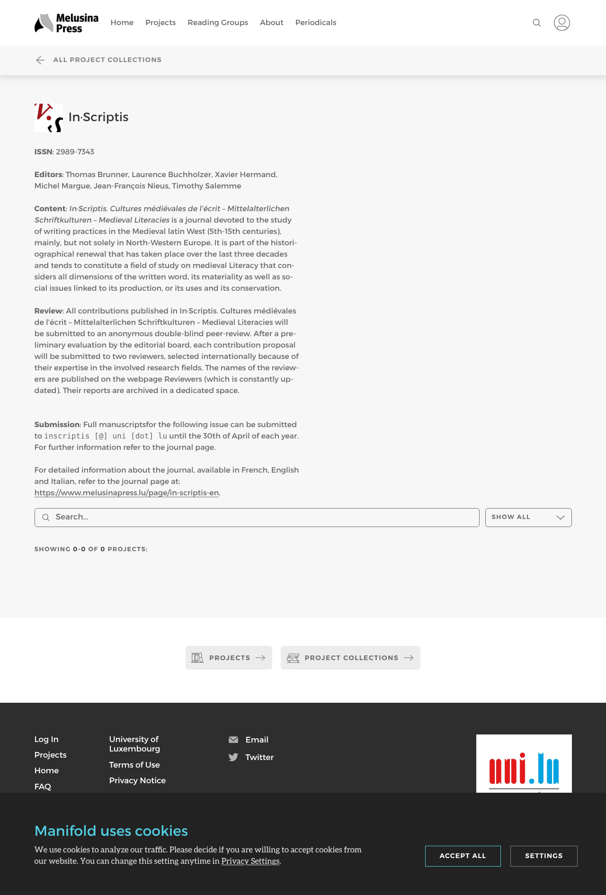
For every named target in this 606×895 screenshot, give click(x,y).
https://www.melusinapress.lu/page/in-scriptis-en (127, 492)
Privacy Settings (251, 861)
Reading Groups (217, 22)
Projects (160, 22)
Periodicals (316, 22)
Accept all (463, 855)
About (272, 22)
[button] (47, 739)
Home (122, 22)
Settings (544, 855)
